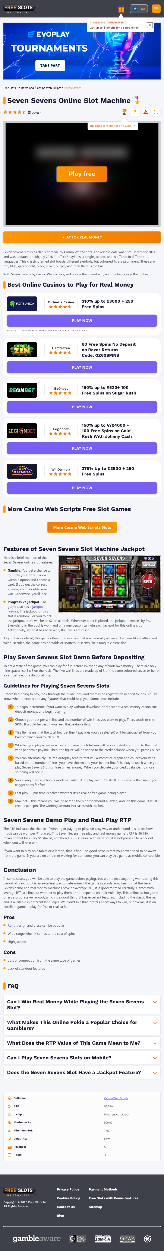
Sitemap (95, 1207)
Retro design (17, 925)
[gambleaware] (37, 1238)
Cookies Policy (68, 1198)
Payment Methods (103, 1189)
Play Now (82, 320)
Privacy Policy (68, 1189)
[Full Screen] (156, 112)
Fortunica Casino (61, 302)
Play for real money (82, 237)
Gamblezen (61, 348)
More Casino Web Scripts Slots (82, 527)
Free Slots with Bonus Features (113, 1198)
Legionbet (61, 429)
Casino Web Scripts (116, 1098)
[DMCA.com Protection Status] (103, 1238)
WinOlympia (60, 469)
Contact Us (66, 1207)
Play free (82, 173)
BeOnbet (61, 388)
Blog (60, 1216)
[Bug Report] (145, 112)
